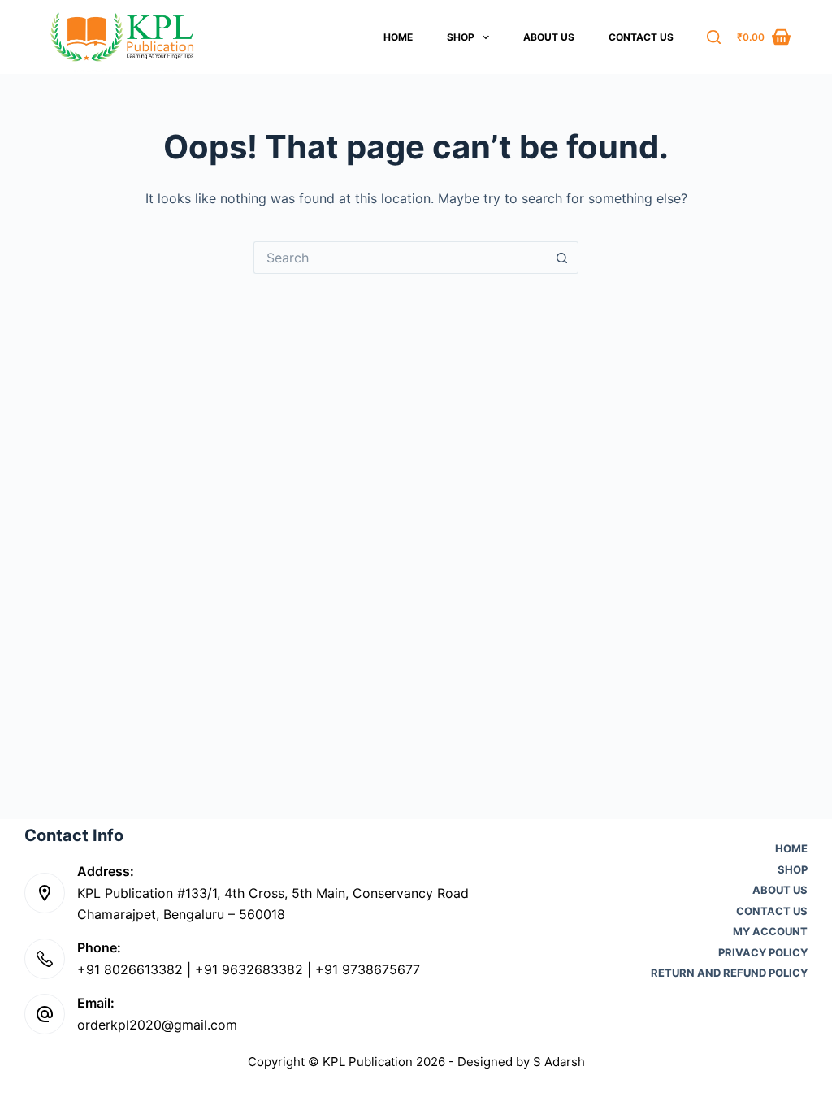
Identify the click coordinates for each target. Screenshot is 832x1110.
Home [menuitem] (398, 37)
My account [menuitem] (770, 931)
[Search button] (562, 257)
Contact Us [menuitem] (641, 37)
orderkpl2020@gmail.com (157, 1025)
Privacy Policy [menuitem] (763, 952)
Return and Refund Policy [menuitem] (729, 973)
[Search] (714, 37)
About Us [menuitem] (548, 37)
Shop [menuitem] (460, 37)
